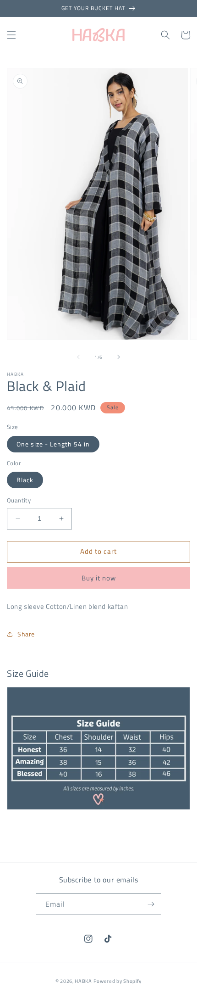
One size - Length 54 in (53, 444)
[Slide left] (78, 357)
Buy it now (99, 578)
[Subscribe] (151, 904)
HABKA (83, 981)
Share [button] (26, 634)
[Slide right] (119, 357)
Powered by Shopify (117, 981)
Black (24, 480)
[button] (11, 35)
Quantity (19, 500)
